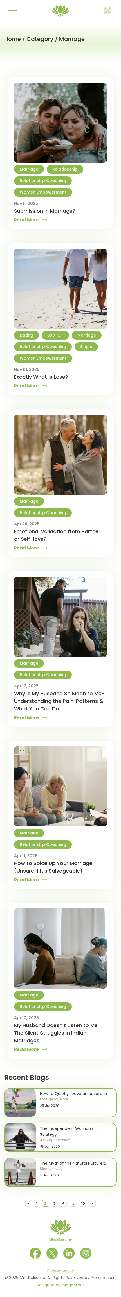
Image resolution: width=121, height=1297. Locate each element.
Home (12, 39)
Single (86, 346)
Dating (26, 335)
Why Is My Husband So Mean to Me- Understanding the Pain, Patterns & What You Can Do (59, 701)
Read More (26, 220)
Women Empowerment (43, 192)
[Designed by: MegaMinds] (118, 1276)
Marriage (29, 169)
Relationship (65, 169)
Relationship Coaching (43, 180)
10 (83, 1203)
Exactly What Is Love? (41, 376)
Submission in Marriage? (44, 210)
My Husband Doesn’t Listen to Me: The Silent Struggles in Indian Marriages (56, 1033)
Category (39, 39)
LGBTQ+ (55, 335)
